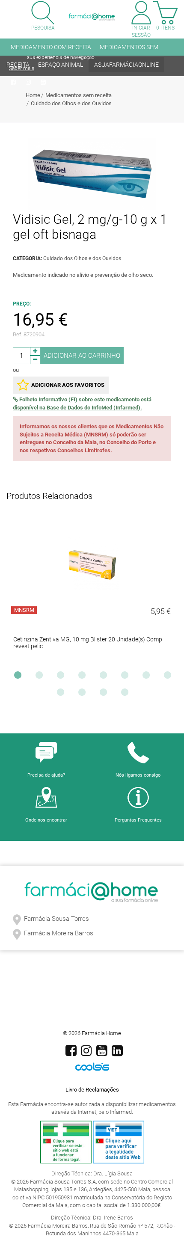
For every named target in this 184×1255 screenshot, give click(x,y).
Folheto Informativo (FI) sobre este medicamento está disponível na (82, 403)
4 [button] (83, 677)
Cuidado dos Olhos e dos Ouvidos (71, 103)
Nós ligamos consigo (138, 775)
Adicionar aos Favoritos (67, 385)
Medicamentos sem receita (78, 95)
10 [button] (83, 694)
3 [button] (62, 677)
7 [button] (148, 677)
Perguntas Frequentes (138, 820)
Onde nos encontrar (46, 820)
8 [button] (169, 677)
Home (33, 95)
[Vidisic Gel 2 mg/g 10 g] (92, 174)
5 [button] (105, 677)
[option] (92, 591)
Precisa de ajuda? (46, 775)
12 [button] (126, 694)
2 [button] (41, 677)
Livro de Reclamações (92, 1089)
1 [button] (19, 677)
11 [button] (105, 694)
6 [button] (126, 677)
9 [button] (62, 694)
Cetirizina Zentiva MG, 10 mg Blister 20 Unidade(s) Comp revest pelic (87, 643)
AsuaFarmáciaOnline (126, 64)
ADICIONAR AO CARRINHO (82, 355)
